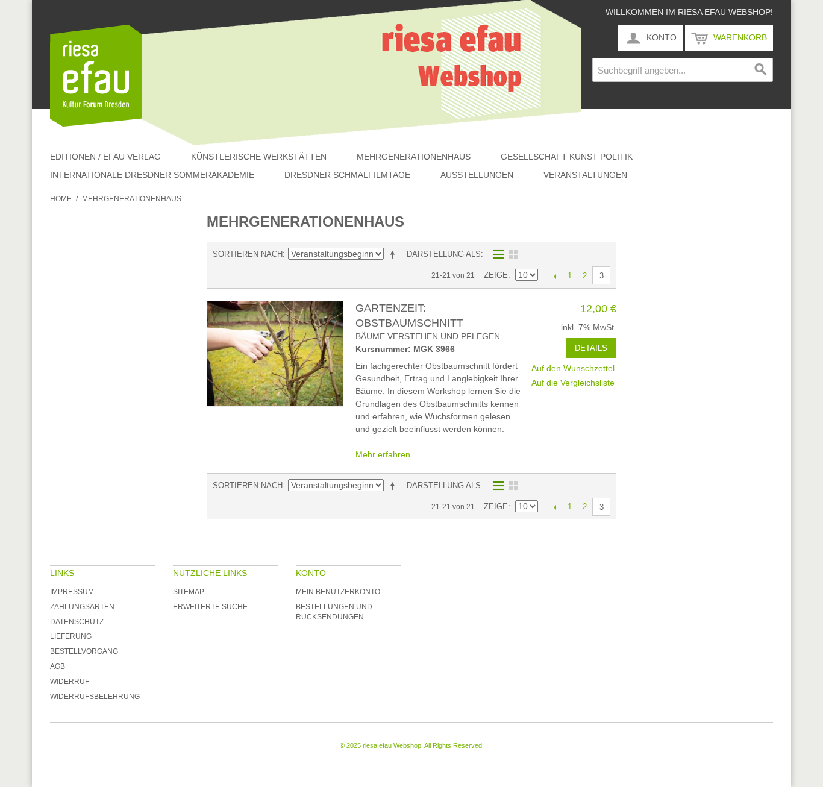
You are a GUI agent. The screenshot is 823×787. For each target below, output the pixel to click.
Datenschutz (77, 622)
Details (591, 348)
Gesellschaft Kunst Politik (567, 156)
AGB (57, 666)
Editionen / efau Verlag (105, 156)
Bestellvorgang (84, 651)
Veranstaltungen (585, 175)
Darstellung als (444, 254)
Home (61, 199)
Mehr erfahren (382, 454)
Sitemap (188, 592)
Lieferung (71, 636)
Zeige (496, 275)
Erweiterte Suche (210, 607)
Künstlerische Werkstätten (259, 156)
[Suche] (761, 70)
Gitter (513, 254)
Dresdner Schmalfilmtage (347, 175)
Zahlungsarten (82, 607)
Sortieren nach (248, 254)
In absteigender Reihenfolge (395, 254)
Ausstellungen (476, 175)
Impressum (72, 592)
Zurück (554, 276)
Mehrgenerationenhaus (414, 156)
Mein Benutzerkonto (338, 592)
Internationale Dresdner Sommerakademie (152, 175)
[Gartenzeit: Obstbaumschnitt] (275, 354)
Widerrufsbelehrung (95, 696)
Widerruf (69, 681)
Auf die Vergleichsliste (573, 382)
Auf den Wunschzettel (573, 368)
